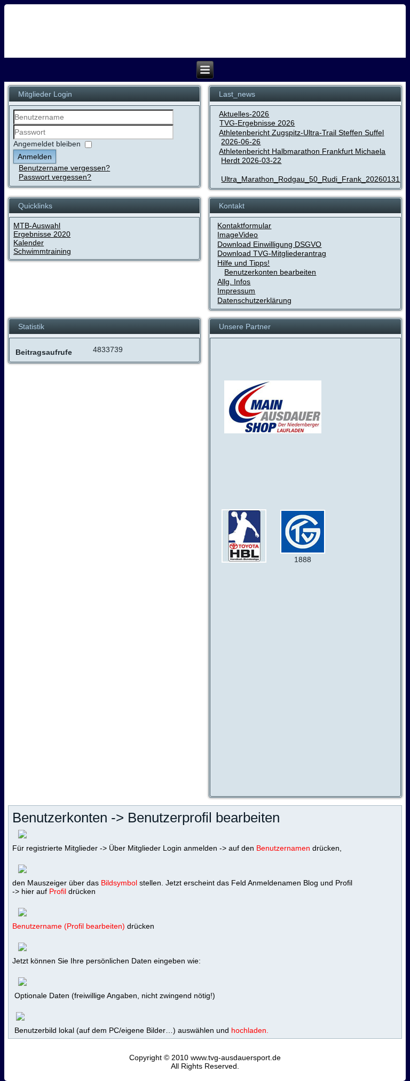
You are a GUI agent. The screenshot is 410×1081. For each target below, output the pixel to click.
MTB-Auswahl (36, 225)
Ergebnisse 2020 (41, 234)
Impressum (236, 290)
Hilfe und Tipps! (243, 263)
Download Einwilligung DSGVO (269, 244)
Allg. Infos (233, 281)
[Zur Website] (244, 560)
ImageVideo (237, 234)
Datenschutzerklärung (254, 300)
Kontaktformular (244, 225)
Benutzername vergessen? (64, 168)
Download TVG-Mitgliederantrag (271, 253)
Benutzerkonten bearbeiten (270, 272)
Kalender (28, 242)
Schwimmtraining (42, 251)
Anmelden (35, 156)
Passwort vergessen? (55, 177)
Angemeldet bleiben (47, 143)
